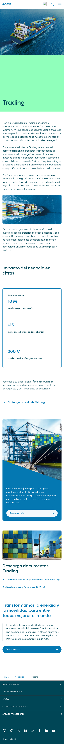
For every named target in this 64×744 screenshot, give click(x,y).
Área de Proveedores (13, 714)
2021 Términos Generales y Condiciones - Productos (31, 580)
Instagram (4, 731)
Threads (11, 731)
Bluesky (25, 731)
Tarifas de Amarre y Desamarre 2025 (24, 587)
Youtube (53, 731)
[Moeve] (6, 4)
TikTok (32, 731)
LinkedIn (46, 731)
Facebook (39, 731)
